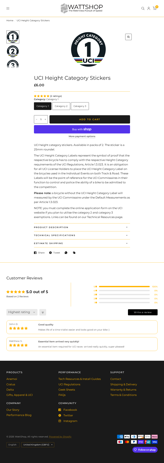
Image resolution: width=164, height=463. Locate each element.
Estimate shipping (48, 243)
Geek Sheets (66, 389)
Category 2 (61, 106)
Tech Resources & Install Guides (79, 379)
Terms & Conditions (123, 395)
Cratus (10, 384)
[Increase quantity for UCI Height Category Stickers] (45, 119)
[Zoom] (128, 37)
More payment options (82, 136)
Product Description (51, 227)
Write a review (143, 312)
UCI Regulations (69, 384)
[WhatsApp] (67, 252)
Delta (10, 389)
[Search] (143, 8)
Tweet (56, 252)
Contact (115, 379)
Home (9, 20)
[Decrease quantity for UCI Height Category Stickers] (36, 119)
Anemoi (11, 379)
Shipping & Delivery (123, 384)
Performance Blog (19, 415)
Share (41, 252)
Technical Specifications (54, 235)
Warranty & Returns (123, 389)
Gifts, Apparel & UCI (19, 395)
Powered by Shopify (60, 436)
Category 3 (80, 106)
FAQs (62, 395)
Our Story (12, 409)
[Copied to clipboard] (75, 252)
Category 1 (43, 106)
